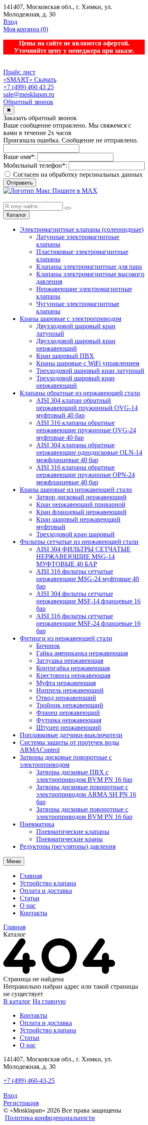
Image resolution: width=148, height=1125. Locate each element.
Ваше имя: (19, 156)
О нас (28, 905)
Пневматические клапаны (72, 831)
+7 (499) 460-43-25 (29, 1080)
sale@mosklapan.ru (28, 94)
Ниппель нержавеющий (70, 690)
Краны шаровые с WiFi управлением (87, 363)
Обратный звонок (28, 101)
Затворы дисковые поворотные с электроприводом (66, 761)
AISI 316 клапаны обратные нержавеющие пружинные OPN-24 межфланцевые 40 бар (85, 475)
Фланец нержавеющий (68, 712)
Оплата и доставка (46, 890)
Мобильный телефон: (35, 165)
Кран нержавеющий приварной (80, 504)
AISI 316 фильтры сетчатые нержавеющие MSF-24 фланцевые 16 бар (88, 623)
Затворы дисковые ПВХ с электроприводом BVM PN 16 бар (84, 776)
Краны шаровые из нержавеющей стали (76, 489)
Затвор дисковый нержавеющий (81, 497)
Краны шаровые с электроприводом (70, 318)
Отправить (20, 183)
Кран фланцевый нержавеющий (81, 511)
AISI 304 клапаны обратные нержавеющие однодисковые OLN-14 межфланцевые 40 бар (89, 452)
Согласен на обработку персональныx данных (77, 174)
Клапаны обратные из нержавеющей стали (80, 392)
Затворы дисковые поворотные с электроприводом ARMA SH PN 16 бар (86, 794)
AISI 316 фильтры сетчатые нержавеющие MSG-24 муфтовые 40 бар (87, 579)
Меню (14, 861)
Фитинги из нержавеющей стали (66, 638)
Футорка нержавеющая (68, 720)
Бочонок (48, 645)
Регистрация (21, 1102)
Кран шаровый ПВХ (65, 355)
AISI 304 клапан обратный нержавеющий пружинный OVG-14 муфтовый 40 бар (87, 408)
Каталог (16, 215)
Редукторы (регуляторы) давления (68, 846)
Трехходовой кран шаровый (75, 534)
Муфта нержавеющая (66, 682)
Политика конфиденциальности (50, 1117)
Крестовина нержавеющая (73, 675)
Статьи (29, 898)
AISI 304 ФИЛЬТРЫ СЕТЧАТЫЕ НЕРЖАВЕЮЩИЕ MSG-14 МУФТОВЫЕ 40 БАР (83, 556)
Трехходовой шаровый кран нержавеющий (75, 382)
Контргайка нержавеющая (73, 668)
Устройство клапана (48, 883)
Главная (31, 875)
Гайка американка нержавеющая (82, 653)
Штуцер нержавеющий (68, 727)
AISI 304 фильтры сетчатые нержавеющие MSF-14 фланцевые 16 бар (88, 601)
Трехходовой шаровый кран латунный (90, 370)
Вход (10, 21)
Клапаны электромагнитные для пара (89, 266)
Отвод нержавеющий (66, 697)
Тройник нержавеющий (69, 705)
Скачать (45, 79)
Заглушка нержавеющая (69, 660)
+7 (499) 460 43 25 (28, 86)
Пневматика (37, 824)
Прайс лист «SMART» (19, 76)
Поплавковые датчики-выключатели (71, 734)
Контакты (33, 912)
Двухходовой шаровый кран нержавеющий (76, 344)
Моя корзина (25, 29)
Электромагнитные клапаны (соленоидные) (81, 229)
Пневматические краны (69, 839)
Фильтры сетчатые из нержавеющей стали (79, 541)
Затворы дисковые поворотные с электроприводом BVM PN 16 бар (84, 813)
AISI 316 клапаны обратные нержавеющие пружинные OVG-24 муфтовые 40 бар (86, 430)
